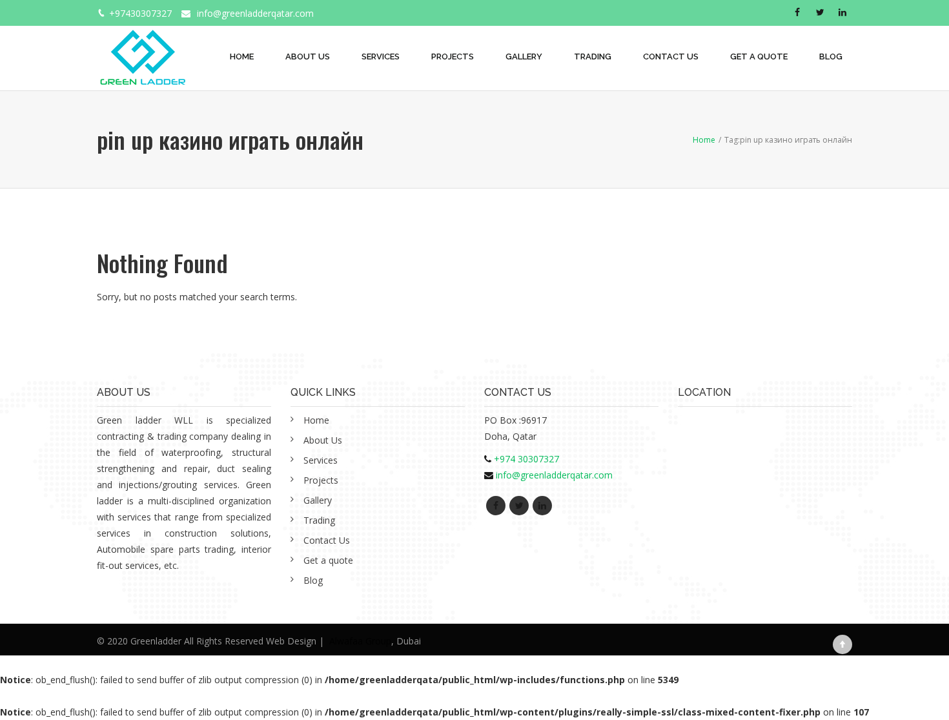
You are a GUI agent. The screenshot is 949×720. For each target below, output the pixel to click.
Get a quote (759, 56)
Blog (830, 56)
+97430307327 (140, 13)
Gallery (523, 56)
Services (381, 56)
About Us (307, 56)
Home (242, 56)
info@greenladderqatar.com (255, 13)
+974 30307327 (526, 459)
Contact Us (671, 56)
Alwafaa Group (360, 641)
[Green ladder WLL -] (142, 50)
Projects (452, 56)
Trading (592, 56)
